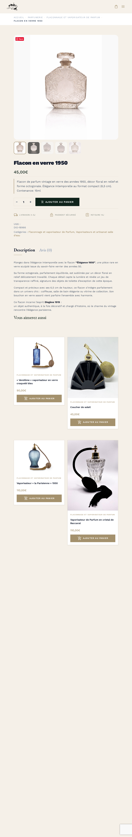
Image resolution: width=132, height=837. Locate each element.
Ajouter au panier (57, 202)
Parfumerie (35, 17)
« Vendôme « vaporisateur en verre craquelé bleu (37, 382)
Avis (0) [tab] (45, 250)
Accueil (19, 17)
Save (21, 39)
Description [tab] (24, 250)
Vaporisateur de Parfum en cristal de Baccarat (92, 521)
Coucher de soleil (80, 407)
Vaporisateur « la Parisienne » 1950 (37, 483)
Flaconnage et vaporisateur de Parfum (73, 17)
